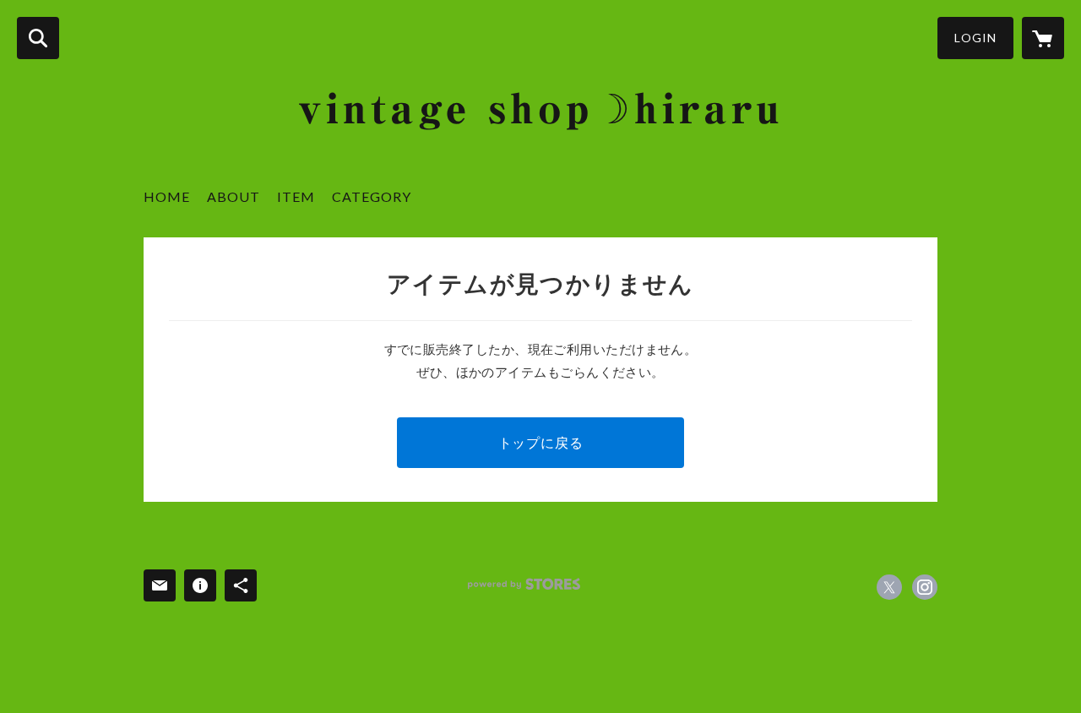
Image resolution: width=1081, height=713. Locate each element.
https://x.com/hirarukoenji (889, 587)
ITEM (296, 196)
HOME (167, 196)
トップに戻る (541, 442)
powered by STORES (524, 584)
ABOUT (233, 196)
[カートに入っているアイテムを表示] (1043, 38)
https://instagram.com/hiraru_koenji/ (924, 587)
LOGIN (975, 37)
